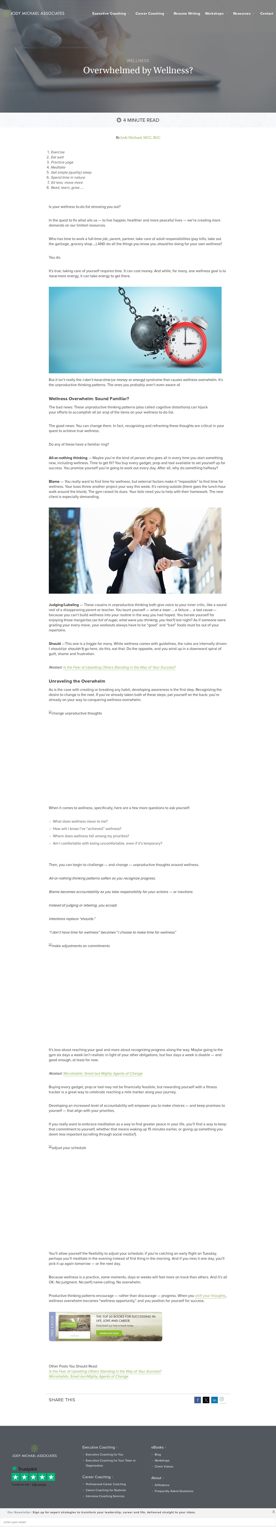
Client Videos (164, 1466)
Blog (158, 1454)
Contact (266, 13)
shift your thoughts (210, 1295)
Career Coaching (150, 13)
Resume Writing (187, 13)
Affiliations (162, 1485)
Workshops (214, 13)
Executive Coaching (109, 13)
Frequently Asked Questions (174, 1491)
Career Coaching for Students (106, 1490)
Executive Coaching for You (104, 1454)
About (156, 1477)
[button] (197, 1400)
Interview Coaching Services (105, 1496)
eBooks (157, 1447)
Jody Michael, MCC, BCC (140, 137)
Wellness (138, 60)
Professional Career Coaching (106, 1484)
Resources (242, 13)
